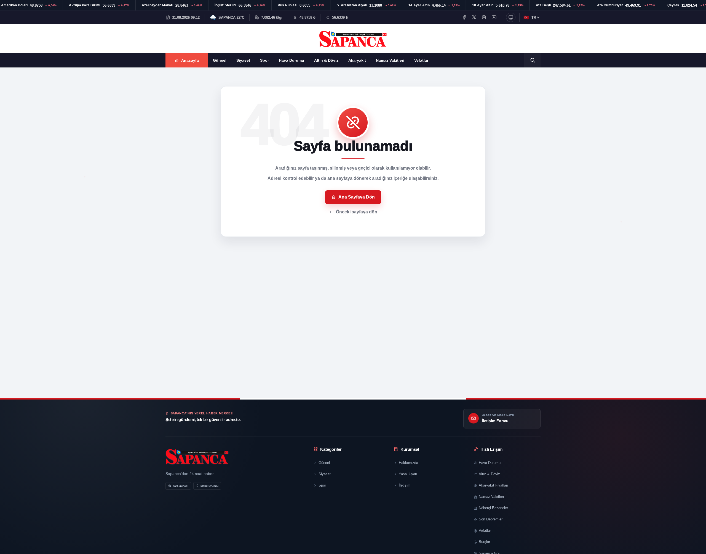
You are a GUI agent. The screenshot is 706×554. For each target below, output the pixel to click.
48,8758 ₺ (307, 17)
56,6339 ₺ (340, 17)
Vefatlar (421, 60)
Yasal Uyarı (408, 474)
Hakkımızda (408, 463)
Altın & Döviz (326, 60)
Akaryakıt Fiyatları (493, 485)
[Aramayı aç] (533, 60)
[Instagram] (484, 17)
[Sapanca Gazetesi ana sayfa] (353, 38)
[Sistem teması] (510, 17)
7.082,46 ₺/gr (272, 17)
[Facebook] (464, 17)
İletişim (404, 485)
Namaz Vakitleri (390, 60)
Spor (264, 60)
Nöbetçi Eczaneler (493, 508)
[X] (474, 17)
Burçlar (484, 542)
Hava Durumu (291, 60)
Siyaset (243, 60)
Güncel (219, 60)
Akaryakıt (357, 60)
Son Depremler (490, 519)
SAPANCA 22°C (231, 17)
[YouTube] (494, 17)
